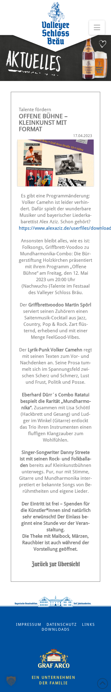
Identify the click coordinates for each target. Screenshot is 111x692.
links (88, 624)
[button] (11, 681)
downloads (56, 629)
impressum (28, 624)
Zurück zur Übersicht (55, 564)
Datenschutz (62, 624)
